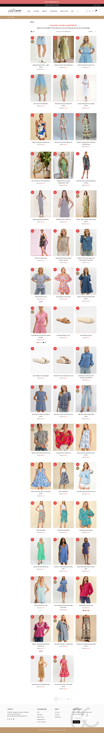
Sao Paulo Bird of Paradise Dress (40, 181)
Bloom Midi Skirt (63, 491)
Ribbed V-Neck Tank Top (63, 219)
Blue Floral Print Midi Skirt (41, 103)
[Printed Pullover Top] (40, 281)
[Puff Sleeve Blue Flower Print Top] (86, 475)
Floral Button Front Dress (63, 297)
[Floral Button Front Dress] (63, 281)
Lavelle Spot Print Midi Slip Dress (41, 684)
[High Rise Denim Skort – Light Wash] (40, 49)
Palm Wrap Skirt (40, 530)
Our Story (57, 712)
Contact (57, 714)
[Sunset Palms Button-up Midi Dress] (86, 88)
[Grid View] (31, 32)
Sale (78, 11)
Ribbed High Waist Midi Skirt (41, 219)
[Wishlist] (92, 11)
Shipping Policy (41, 719)
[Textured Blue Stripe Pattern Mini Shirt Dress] (63, 589)
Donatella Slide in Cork (63, 335)
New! (29, 11)
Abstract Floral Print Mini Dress (63, 142)
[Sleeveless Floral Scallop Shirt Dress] (63, 88)
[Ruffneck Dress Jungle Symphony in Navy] (86, 165)
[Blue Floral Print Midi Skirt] (40, 88)
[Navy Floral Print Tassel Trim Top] (63, 398)
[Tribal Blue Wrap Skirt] (63, 514)
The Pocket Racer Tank (40, 605)
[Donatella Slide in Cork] (63, 319)
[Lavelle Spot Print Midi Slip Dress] (40, 668)
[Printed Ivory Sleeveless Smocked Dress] (86, 628)
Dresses (44, 11)
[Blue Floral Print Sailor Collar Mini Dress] (40, 475)
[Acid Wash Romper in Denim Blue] (63, 628)
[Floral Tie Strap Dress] (40, 242)
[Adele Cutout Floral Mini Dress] (40, 126)
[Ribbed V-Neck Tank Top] (63, 203)
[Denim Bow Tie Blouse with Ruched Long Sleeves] (86, 360)
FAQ (38, 712)
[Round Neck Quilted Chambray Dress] (40, 398)
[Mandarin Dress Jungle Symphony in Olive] (63, 165)
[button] (95, 11)
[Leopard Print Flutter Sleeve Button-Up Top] (63, 242)
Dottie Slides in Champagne (41, 376)
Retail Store (58, 717)
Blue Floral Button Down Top (86, 65)
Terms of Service (41, 722)
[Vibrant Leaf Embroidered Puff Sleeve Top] (40, 628)
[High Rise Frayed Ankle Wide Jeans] (86, 398)
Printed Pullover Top (41, 297)
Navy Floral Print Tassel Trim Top (63, 414)
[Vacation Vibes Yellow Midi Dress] (63, 49)
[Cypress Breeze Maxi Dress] (40, 551)
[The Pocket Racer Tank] (40, 589)
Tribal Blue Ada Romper (86, 530)
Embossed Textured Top (86, 605)
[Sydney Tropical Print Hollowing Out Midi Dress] (86, 126)
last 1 (32, 41)
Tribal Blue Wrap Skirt (63, 530)
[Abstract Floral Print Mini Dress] (63, 126)
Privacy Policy (62, 730)
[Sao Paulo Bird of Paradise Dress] (40, 165)
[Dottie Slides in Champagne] (40, 360)
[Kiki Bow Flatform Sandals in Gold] (63, 360)
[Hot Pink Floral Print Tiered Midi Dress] (63, 668)
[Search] (86, 11)
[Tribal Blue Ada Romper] (86, 514)
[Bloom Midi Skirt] (63, 475)
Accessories (53, 11)
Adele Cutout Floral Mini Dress (40, 142)
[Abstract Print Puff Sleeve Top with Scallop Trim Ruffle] (86, 242)
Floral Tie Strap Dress (41, 258)
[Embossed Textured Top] (86, 589)
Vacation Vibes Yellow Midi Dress (63, 65)
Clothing (36, 11)
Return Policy (40, 717)
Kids (72, 11)
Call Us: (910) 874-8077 (14, 714)
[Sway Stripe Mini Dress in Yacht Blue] (86, 551)
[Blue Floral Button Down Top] (86, 49)
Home (8, 17)
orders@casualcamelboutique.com (18, 716)
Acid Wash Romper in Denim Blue (63, 644)
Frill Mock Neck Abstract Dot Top (40, 453)
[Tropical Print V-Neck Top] (63, 437)
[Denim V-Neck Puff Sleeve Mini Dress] (86, 281)
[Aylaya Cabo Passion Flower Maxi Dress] (86, 203)
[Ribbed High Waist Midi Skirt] (40, 203)
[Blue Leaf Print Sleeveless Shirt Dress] (86, 437)
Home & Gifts (64, 11)
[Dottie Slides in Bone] (86, 319)
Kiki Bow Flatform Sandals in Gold (63, 376)
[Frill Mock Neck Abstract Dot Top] (40, 437)
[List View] (33, 32)
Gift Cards (39, 714)
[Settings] (89, 11)
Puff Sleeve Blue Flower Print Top (86, 491)
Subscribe (76, 722)
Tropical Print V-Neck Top (63, 453)
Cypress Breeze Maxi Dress (40, 567)
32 (68, 699)
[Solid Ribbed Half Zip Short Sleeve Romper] (40, 319)
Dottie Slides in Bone (86, 335)
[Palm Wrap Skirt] (40, 514)
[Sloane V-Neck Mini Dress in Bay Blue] (63, 551)
